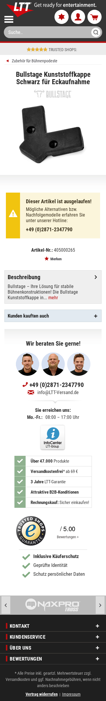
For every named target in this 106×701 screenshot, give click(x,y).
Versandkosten (18, 679)
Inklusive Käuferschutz (56, 556)
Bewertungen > (68, 537)
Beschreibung (24, 277)
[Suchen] (94, 32)
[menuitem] (24, 18)
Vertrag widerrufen (42, 694)
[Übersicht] (8, 61)
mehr (52, 297)
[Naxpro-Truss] (53, 605)
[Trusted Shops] (31, 531)
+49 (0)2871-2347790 (49, 229)
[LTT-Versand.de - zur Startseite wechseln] (20, 9)
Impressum (71, 694)
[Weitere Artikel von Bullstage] (53, 93)
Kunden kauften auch (28, 316)
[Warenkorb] (94, 17)
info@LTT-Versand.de (58, 392)
